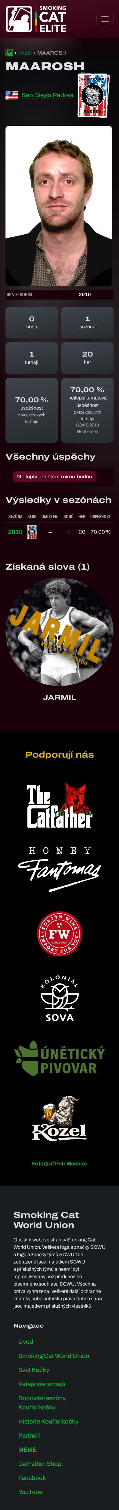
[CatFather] (60, 805)
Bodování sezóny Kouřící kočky (42, 1403)
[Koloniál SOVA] (59, 998)
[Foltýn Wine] (59, 934)
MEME (27, 1449)
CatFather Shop (39, 1463)
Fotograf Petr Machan (59, 1164)
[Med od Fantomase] (59, 870)
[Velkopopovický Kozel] (59, 1118)
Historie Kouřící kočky (48, 1421)
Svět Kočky (33, 1370)
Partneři (29, 1435)
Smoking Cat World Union (53, 1355)
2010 (15, 532)
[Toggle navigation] (105, 19)
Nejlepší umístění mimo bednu (54, 476)
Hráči (25, 52)
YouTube (30, 1492)
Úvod (25, 1341)
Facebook (32, 1477)
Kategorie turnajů (41, 1384)
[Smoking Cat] (9, 53)
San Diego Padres (47, 95)
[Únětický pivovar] (59, 1058)
